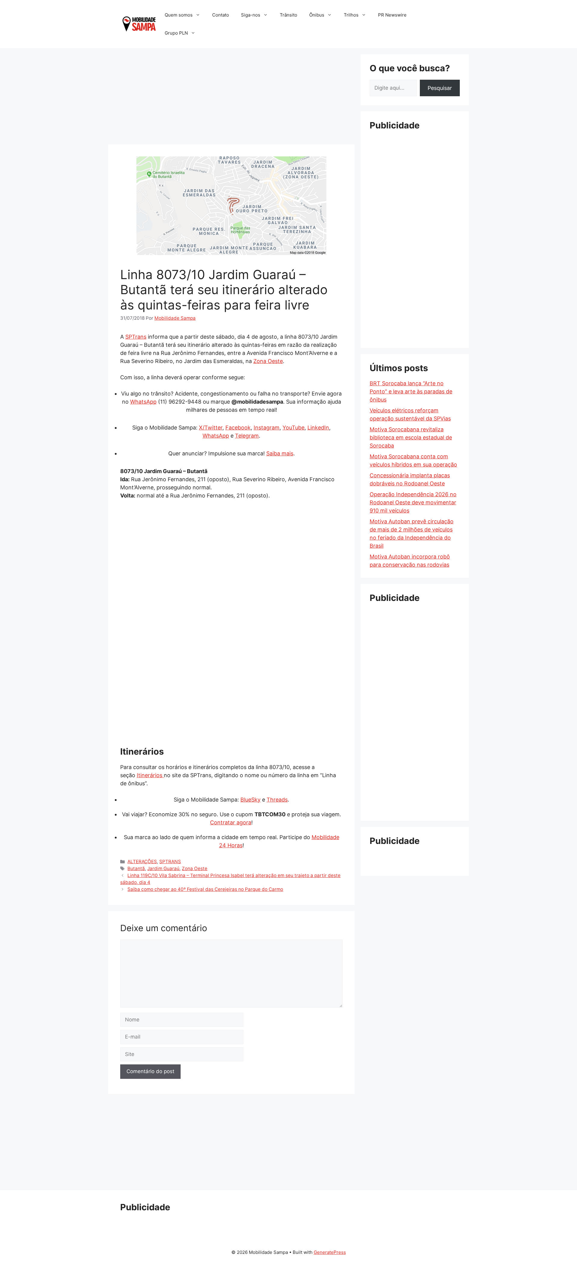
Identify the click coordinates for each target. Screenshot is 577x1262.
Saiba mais (279, 453)
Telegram (247, 435)
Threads (277, 799)
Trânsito (288, 15)
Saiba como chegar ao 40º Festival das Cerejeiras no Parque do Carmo (205, 889)
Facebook (238, 427)
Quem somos (179, 15)
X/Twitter (210, 427)
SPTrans (135, 337)
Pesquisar (440, 88)
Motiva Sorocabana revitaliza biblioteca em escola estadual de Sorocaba (411, 437)
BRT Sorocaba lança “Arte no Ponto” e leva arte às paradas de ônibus (411, 391)
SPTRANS (170, 861)
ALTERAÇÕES (142, 861)
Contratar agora (230, 822)
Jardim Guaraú (163, 868)
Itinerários (150, 775)
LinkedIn (318, 427)
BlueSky (250, 799)
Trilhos (351, 15)
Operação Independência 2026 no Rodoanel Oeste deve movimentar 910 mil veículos (413, 502)
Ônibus (316, 15)
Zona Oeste (268, 361)
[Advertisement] (231, 96)
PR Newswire (392, 15)
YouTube (293, 427)
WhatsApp (143, 402)
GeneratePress (330, 1252)
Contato (220, 15)
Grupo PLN (176, 33)
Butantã (136, 868)
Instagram (266, 427)
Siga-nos (250, 15)
